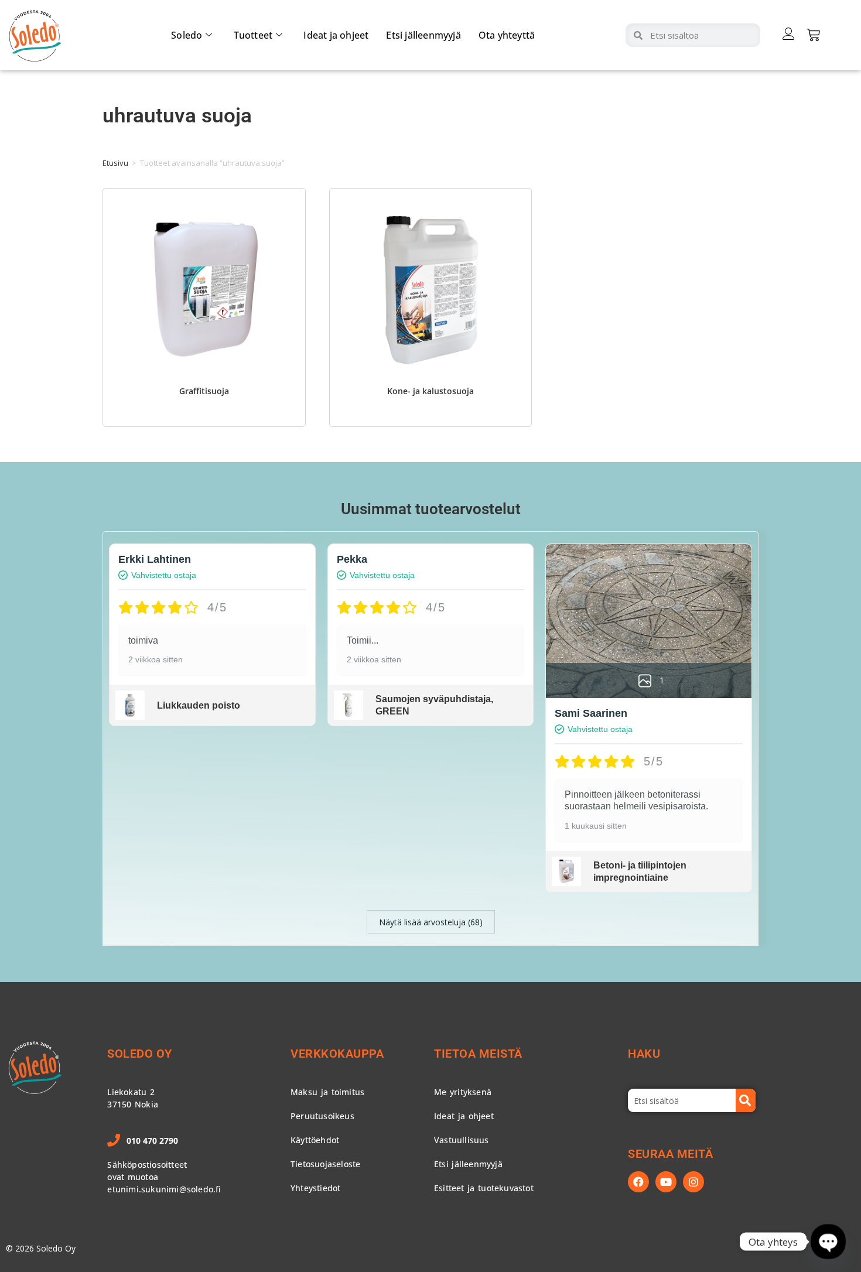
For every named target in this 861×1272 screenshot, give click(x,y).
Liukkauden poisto (198, 705)
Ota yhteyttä (507, 35)
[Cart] (813, 35)
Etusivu (115, 163)
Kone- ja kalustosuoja (430, 390)
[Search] (746, 1100)
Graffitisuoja (204, 390)
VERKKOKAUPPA (337, 1054)
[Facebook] (638, 1181)
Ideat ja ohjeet (335, 35)
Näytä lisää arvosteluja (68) (431, 922)
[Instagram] (693, 1181)
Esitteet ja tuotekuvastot (484, 1188)
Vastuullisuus (461, 1140)
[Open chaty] (828, 1241)
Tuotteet (253, 35)
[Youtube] (665, 1181)
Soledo (186, 35)
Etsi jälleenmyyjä (423, 35)
